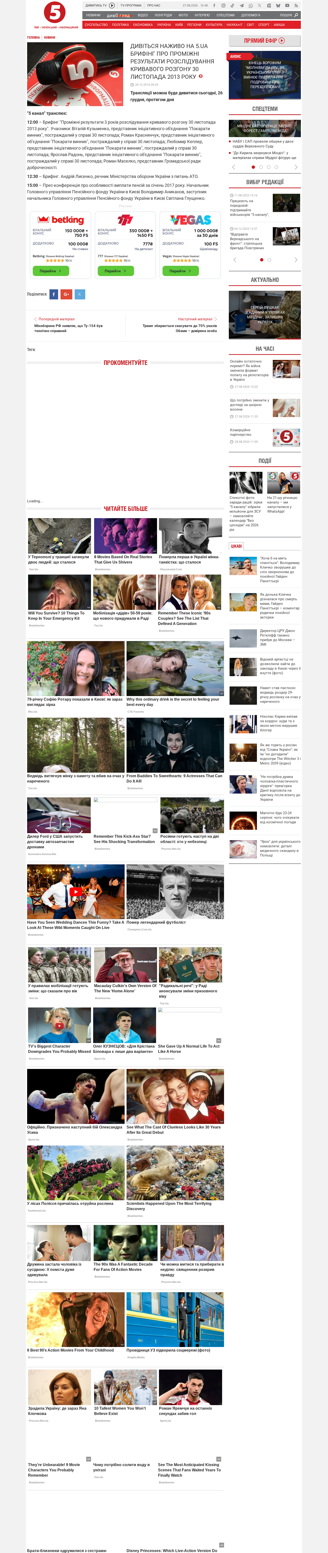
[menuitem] (93, 15)
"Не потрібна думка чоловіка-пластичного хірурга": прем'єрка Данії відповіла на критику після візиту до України (280, 788)
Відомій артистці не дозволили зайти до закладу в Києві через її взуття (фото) (280, 666)
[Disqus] (125, 437)
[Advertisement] (125, 243)
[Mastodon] (268, 5)
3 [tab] (268, 167)
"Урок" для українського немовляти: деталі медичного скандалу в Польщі (280, 848)
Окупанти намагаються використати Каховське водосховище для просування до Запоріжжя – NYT (264, 157)
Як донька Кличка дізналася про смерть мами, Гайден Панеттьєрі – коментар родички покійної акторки (279, 605)
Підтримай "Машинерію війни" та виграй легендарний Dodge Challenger (248, 208)
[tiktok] (232, 5)
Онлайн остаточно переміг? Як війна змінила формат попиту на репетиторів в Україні (249, 370)
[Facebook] (214, 5)
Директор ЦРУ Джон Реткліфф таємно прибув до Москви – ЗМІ (277, 638)
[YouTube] (287, 5)
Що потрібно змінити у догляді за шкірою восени (249, 405)
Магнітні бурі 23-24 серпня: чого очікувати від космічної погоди (279, 817)
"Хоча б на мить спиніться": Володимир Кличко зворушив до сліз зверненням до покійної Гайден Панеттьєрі (279, 569)
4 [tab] (276, 167)
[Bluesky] (278, 5)
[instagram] (223, 5)
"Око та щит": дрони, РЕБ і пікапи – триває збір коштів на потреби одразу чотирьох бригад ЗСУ (249, 243)
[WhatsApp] (250, 5)
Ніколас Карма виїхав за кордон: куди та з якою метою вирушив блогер (279, 723)
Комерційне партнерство (240, 432)
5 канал (116, 102)
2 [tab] (283, 99)
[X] (259, 5)
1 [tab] (247, 99)
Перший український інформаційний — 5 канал (55, 15)
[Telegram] (241, 5)
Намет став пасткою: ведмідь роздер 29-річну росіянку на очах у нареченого (280, 695)
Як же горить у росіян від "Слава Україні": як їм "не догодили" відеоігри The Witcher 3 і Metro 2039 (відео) (280, 754)
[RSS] (296, 5)
